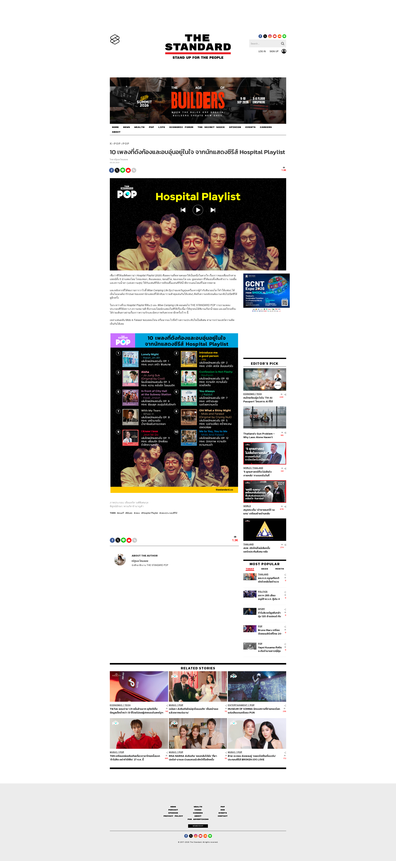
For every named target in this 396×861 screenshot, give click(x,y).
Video (197, 810)
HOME (115, 127)
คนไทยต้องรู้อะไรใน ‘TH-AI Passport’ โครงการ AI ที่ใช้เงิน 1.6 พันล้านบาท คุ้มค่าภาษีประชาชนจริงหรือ (258, 399)
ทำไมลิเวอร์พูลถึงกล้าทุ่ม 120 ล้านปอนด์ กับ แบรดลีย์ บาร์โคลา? (269, 614)
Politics (262, 592)
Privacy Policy (173, 816)
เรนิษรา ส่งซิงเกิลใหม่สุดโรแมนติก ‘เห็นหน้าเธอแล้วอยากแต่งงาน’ (193, 710)
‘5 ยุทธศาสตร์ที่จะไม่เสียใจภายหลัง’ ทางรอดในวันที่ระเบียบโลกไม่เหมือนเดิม (257, 473)
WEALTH (139, 127)
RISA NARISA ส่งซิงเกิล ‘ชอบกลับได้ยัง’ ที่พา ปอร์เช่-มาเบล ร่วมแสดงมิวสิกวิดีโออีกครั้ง (193, 757)
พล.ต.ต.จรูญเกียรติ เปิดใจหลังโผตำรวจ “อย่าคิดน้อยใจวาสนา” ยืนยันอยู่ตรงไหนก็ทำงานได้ (270, 579)
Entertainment (238, 705)
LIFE (161, 127)
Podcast (173, 810)
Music (129, 512)
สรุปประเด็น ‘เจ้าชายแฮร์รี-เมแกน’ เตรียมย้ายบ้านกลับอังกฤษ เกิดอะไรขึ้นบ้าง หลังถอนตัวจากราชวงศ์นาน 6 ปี (259, 511)
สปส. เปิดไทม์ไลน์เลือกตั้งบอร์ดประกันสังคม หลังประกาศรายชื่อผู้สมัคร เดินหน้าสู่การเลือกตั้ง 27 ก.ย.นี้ (257, 549)
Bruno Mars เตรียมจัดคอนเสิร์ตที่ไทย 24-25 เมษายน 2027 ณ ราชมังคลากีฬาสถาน (270, 631)
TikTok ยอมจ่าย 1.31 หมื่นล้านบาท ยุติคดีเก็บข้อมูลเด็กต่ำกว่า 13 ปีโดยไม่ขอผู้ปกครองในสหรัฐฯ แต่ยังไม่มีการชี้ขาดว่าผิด (136, 710)
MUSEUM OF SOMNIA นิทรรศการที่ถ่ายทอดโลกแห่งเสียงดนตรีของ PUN (254, 710)
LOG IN (262, 51)
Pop (223, 807)
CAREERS (266, 127)
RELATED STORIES (198, 668)
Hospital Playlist (150, 512)
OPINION (235, 127)
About (197, 816)
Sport (261, 609)
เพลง (137, 512)
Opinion (173, 813)
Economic (248, 394)
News (173, 807)
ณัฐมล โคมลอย (121, 159)
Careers (198, 813)
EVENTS (250, 127)
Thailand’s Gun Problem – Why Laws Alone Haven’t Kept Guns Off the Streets (259, 435)
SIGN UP (274, 51)
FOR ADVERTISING (198, 819)
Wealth (198, 807)
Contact (223, 816)
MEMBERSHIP (198, 826)
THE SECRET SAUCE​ (211, 127)
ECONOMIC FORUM (181, 127)
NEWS (126, 127)
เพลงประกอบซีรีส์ (169, 512)
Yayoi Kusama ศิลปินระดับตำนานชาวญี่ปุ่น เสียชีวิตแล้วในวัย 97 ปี (270, 649)
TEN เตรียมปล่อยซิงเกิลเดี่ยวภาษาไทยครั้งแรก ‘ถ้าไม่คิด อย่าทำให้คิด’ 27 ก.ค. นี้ (135, 757)
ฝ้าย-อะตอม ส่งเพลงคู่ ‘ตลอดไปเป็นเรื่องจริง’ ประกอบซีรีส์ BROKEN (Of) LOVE (252, 757)
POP (151, 127)
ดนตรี (121, 512)
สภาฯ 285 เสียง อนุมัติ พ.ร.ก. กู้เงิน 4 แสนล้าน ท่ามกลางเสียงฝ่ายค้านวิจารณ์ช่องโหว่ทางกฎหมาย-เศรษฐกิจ (269, 597)
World (247, 468)
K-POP (115, 143)
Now (223, 810)
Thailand (258, 468)
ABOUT (116, 132)
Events (223, 813)
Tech (259, 394)
